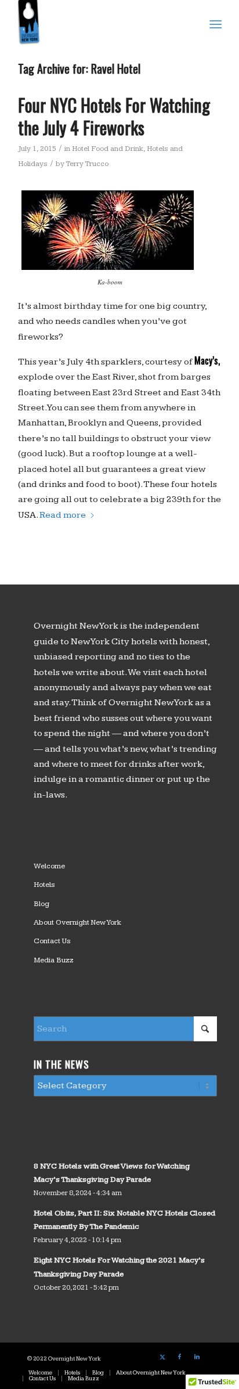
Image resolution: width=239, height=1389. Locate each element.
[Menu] (214, 24)
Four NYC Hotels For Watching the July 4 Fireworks (114, 116)
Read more (62, 515)
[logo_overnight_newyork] (99, 23)
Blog (41, 903)
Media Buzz (54, 960)
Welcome (49, 866)
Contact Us (52, 941)
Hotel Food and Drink (107, 148)
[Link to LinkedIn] (197, 1357)
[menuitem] (214, 24)
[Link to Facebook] (180, 1357)
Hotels (44, 884)
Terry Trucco (87, 163)
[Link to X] (162, 1357)
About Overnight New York (77, 922)
